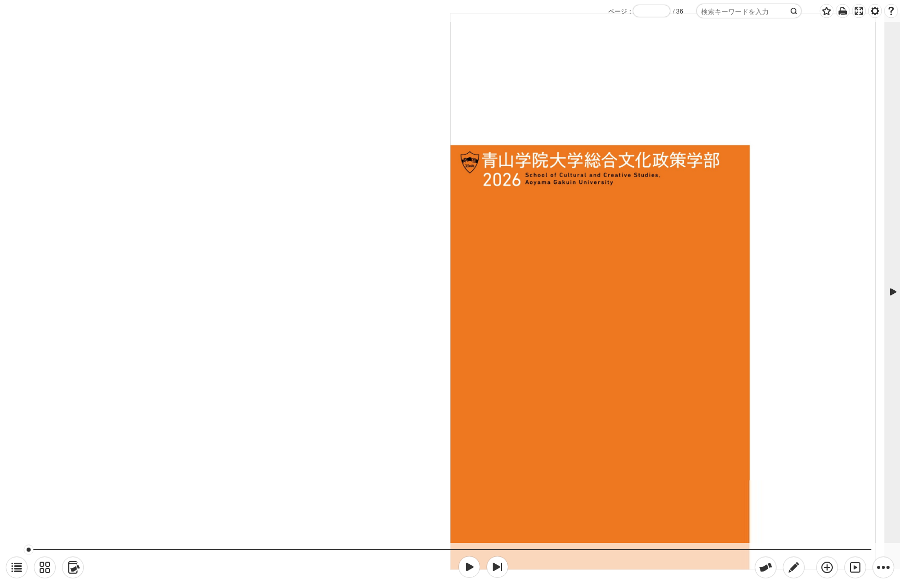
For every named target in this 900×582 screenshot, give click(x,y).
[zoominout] (827, 567)
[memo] (793, 567)
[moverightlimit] (497, 566)
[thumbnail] (44, 567)
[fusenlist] (72, 567)
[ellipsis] (883, 567)
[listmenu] (16, 567)
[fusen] (765, 567)
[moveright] (469, 566)
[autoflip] (855, 567)
